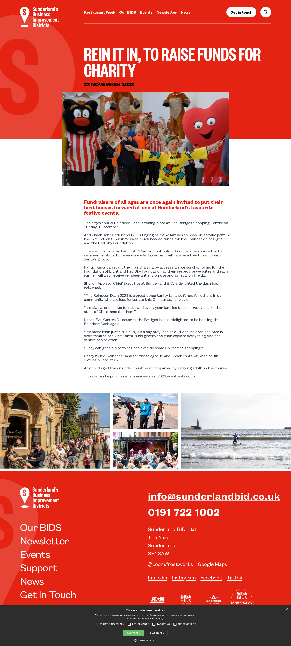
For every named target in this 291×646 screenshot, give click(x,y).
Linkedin (157, 577)
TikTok (234, 577)
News (185, 12)
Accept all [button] (133, 632)
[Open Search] (265, 12)
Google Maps (212, 564)
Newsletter (166, 12)
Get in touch (241, 12)
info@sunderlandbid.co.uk (214, 495)
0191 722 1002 (184, 511)
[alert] (145, 625)
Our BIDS (127, 12)
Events (146, 12)
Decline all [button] (157, 632)
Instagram (184, 577)
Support (38, 567)
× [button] (287, 609)
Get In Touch (48, 593)
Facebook (211, 577)
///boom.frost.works (170, 564)
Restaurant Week (99, 12)
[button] (145, 640)
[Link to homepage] (39, 17)
